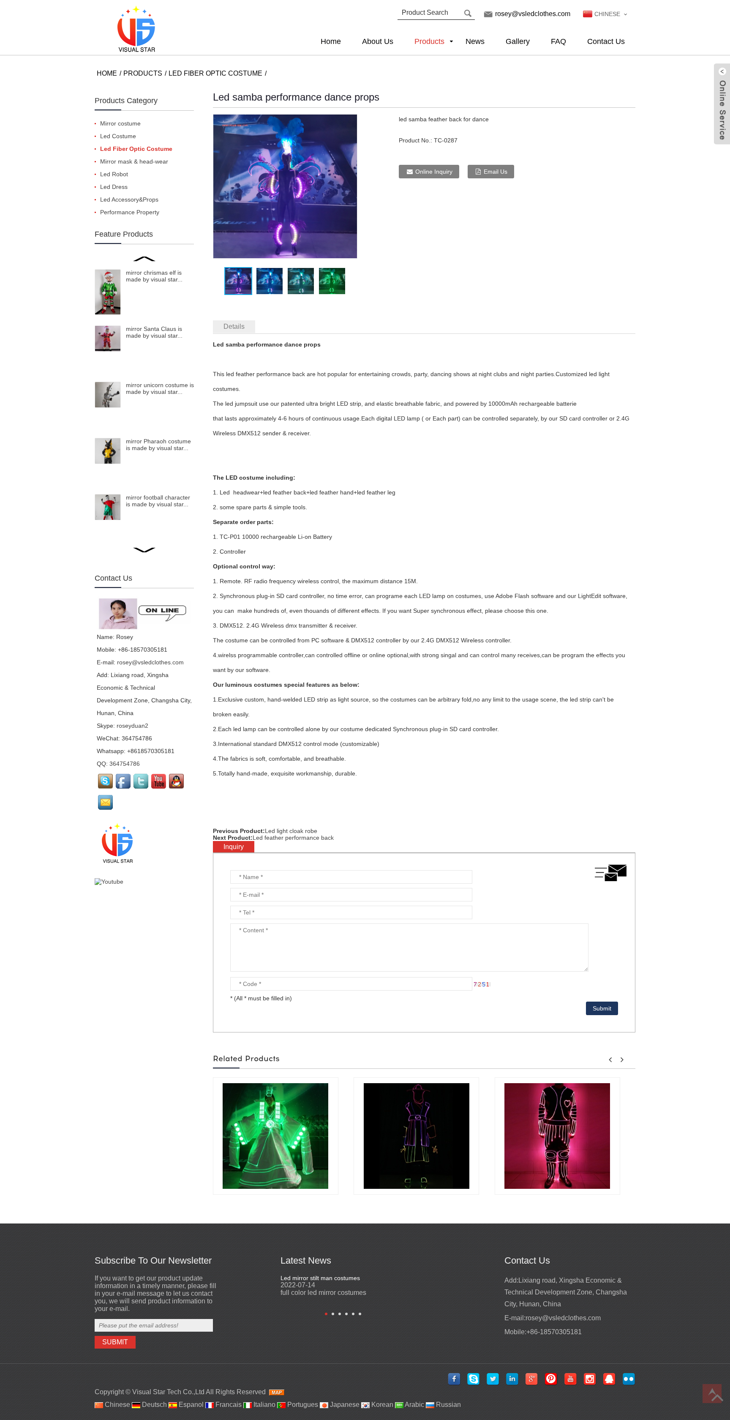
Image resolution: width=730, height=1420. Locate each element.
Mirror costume (120, 123)
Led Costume (118, 136)
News (475, 41)
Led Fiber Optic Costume (215, 73)
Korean (381, 1404)
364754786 (124, 763)
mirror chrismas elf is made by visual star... (154, 276)
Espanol (190, 1404)
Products (429, 41)
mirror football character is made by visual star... (158, 501)
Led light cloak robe (291, 830)
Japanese (344, 1404)
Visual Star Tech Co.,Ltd (168, 1391)
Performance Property (129, 212)
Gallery (518, 41)
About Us (377, 41)
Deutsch (153, 1404)
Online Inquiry (433, 171)
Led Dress (114, 186)
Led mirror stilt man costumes (320, 1278)
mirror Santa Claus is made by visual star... (154, 332)
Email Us (495, 171)
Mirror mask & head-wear (134, 161)
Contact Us (606, 41)
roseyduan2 (132, 725)
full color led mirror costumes (323, 1292)
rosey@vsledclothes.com (532, 13)
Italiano (263, 1404)
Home (331, 41)
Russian (447, 1404)
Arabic (413, 1404)
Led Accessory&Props (129, 199)
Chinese (116, 1404)
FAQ (558, 41)
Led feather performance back (293, 837)
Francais (228, 1404)
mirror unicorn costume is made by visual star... (160, 388)
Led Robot (114, 174)
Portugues (302, 1404)
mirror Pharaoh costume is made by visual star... (158, 444)
